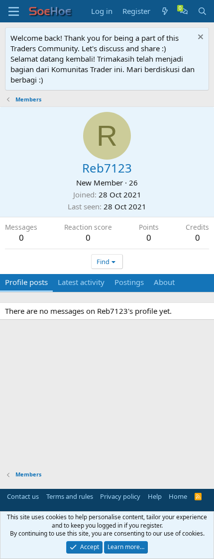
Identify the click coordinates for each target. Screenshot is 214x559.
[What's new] (165, 11)
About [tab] (164, 282)
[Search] (202, 11)
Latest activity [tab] (81, 282)
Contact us (23, 496)
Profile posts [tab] (26, 282)
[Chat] (184, 11)
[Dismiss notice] (199, 38)
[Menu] (13, 11)
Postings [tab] (129, 282)
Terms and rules (69, 496)
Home (178, 496)
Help (155, 496)
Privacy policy (120, 496)
